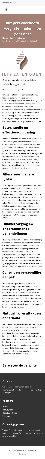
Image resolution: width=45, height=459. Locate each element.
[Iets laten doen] (6, 10)
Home (5, 38)
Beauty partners (9, 413)
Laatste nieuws (17, 38)
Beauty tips (7, 409)
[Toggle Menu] (39, 10)
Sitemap (6, 416)
